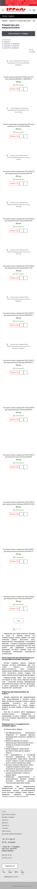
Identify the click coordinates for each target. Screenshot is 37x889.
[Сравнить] (26, 89)
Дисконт (5, 823)
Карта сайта (6, 831)
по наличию (6, 44)
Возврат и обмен (8, 817)
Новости (5, 820)
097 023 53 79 (7, 858)
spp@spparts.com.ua (11, 877)
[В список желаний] (21, 89)
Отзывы (5, 828)
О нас (4, 812)
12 (30, 52)
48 (34, 52)
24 (32, 52)
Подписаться (10, 866)
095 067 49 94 (7, 855)
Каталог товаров (8, 16)
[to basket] (34, 10)
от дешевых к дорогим (10, 46)
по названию (15, 44)
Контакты (5, 825)
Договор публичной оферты (12, 834)
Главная (4, 21)
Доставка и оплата (8, 814)
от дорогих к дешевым (10, 48)
